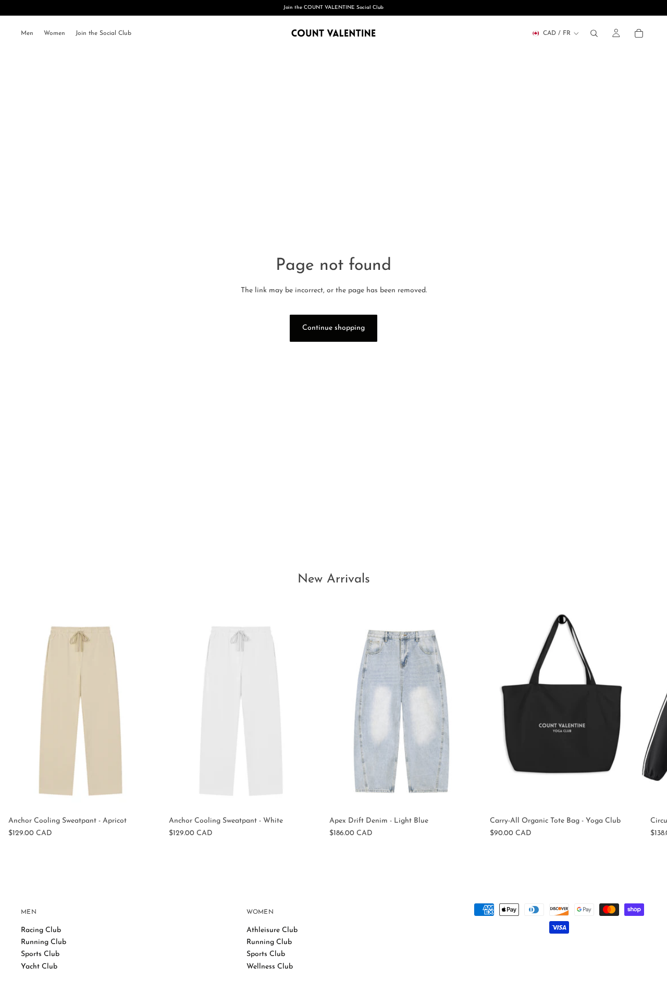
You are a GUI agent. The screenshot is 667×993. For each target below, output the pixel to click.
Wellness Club (269, 966)
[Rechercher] (594, 33)
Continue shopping (333, 328)
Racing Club (41, 930)
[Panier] (638, 33)
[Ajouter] (625, 796)
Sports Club (40, 954)
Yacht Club (39, 966)
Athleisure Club (272, 930)
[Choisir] (144, 796)
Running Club (43, 942)
